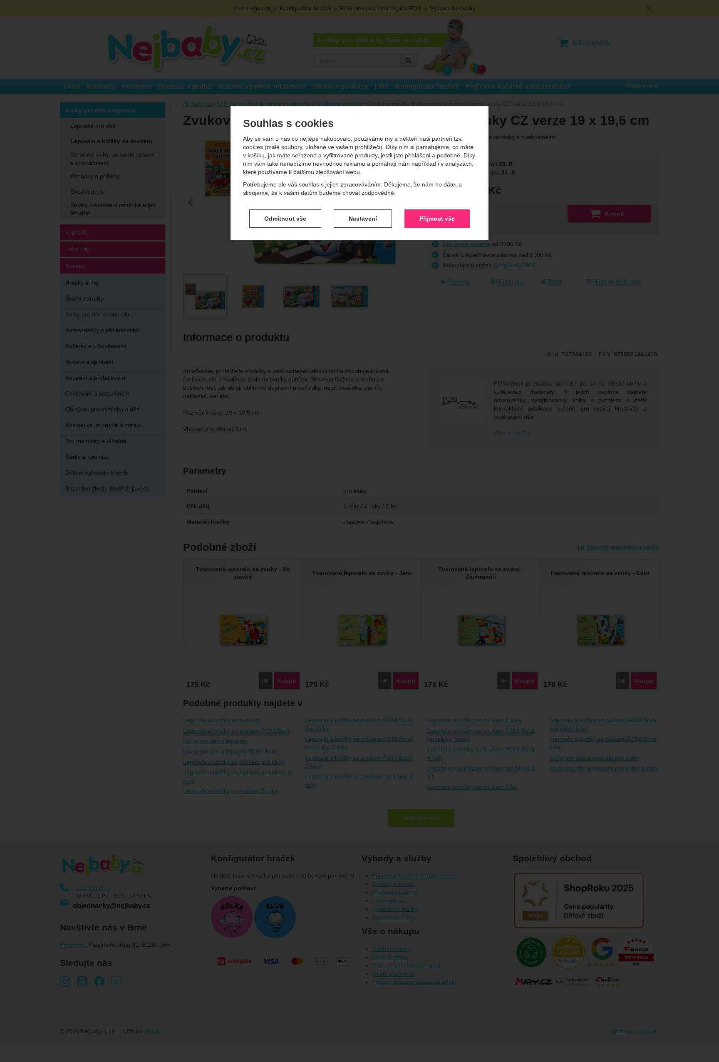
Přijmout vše (437, 218)
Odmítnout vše (285, 218)
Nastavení (363, 218)
